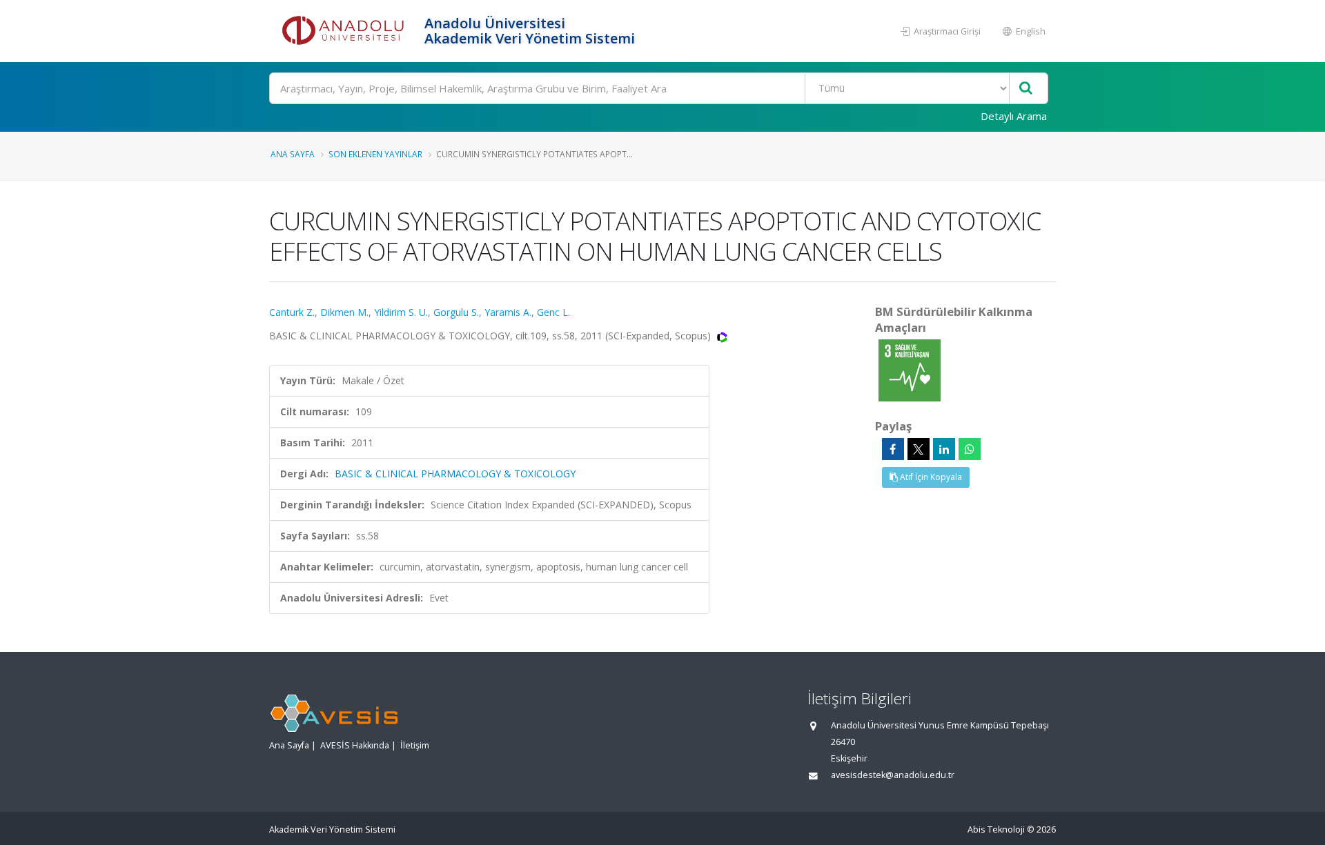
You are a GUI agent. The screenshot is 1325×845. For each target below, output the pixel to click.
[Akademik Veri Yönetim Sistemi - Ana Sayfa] (345, 31)
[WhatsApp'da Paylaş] (970, 449)
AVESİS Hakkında (354, 745)
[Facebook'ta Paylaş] (893, 449)
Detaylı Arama (1014, 116)
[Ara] (1025, 88)
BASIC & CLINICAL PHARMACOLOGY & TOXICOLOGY (455, 473)
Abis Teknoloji (996, 829)
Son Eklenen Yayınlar (375, 153)
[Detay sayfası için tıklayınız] (909, 369)
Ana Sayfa (293, 153)
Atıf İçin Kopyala (930, 477)
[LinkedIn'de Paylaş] (944, 449)
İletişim (414, 745)
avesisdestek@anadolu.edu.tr (892, 775)
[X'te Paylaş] (918, 449)
